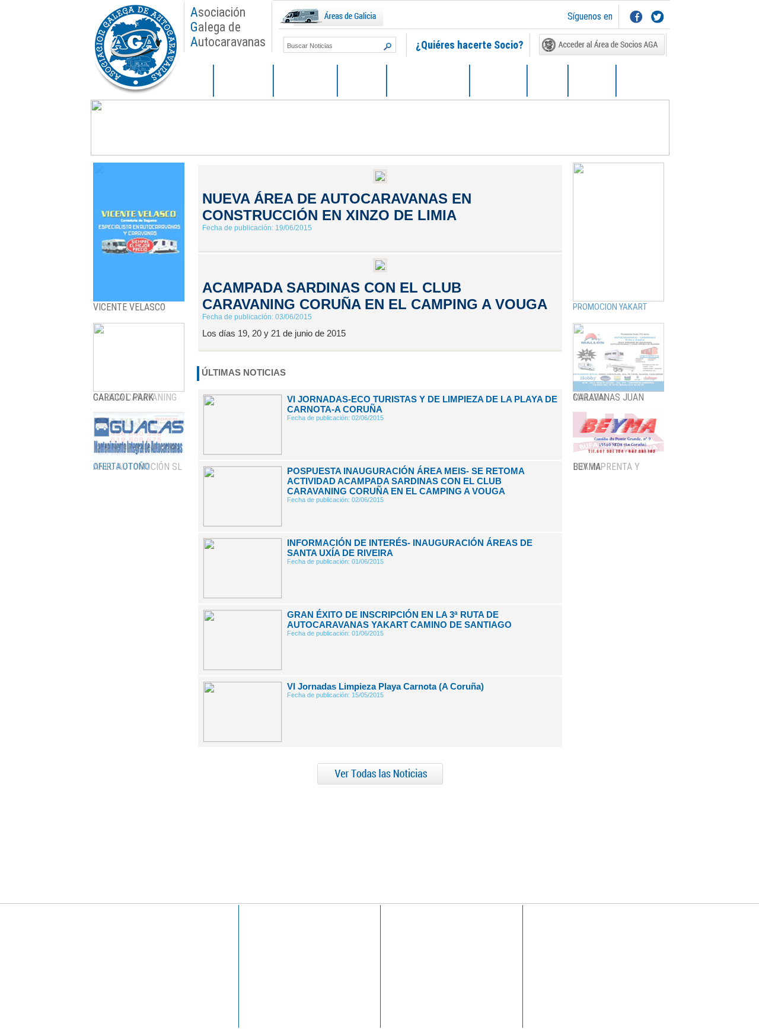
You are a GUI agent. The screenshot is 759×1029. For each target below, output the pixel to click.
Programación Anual (281, 952)
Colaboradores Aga (563, 964)
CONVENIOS (498, 81)
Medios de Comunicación (431, 943)
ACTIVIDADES (305, 81)
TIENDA (547, 81)
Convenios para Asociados (575, 972)
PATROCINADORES (428, 81)
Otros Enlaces (412, 960)
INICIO (196, 81)
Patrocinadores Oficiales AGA (579, 956)
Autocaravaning (415, 968)
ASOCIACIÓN (243, 81)
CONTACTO (643, 81)
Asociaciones (411, 977)
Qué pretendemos (134, 960)
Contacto (119, 968)
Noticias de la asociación (288, 943)
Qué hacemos (127, 952)
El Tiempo (406, 952)
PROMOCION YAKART (610, 306)
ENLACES (592, 81)
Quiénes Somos (131, 943)
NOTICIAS (362, 81)
